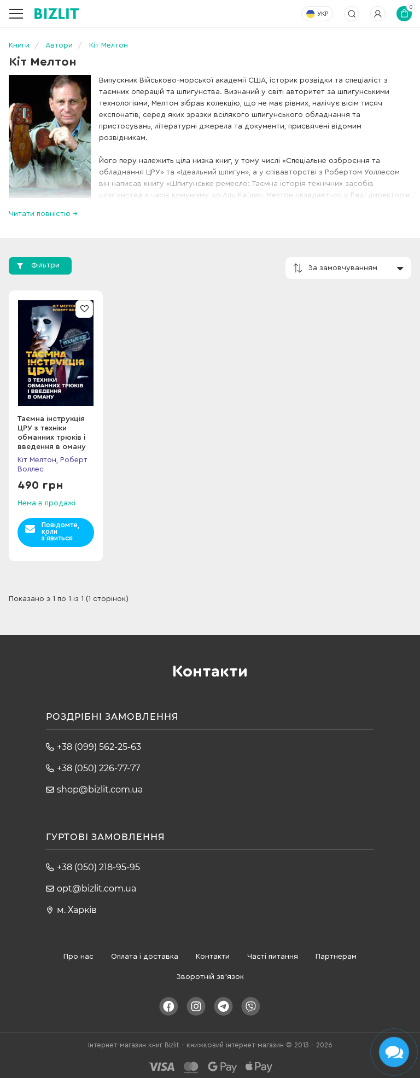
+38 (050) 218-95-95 (98, 867)
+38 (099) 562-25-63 (99, 747)
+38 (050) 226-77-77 (98, 768)
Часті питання (272, 956)
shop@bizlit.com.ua (100, 789)
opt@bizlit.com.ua (96, 888)
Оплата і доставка (144, 956)
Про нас (78, 956)
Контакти (213, 956)
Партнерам (336, 956)
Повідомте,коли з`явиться (60, 531)
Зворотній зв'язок (210, 977)
